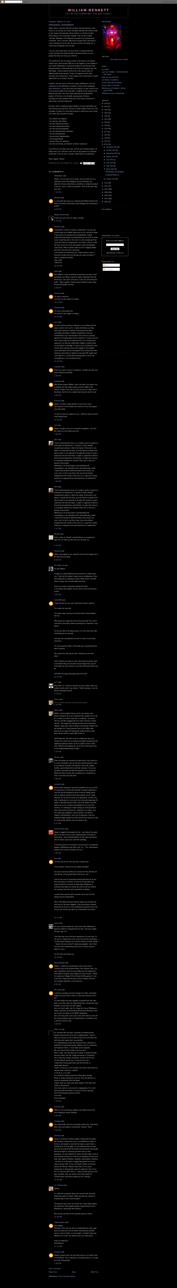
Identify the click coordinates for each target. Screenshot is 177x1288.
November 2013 (112, 147)
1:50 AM (57, 1263)
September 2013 (112, 153)
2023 (106, 113)
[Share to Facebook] (91, 163)
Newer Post (53, 1272)
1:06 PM (57, 434)
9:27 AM (57, 823)
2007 (106, 198)
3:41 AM (57, 545)
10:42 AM (58, 317)
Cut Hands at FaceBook (110, 80)
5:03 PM (57, 594)
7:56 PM (57, 481)
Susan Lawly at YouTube (110, 85)
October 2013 (111, 150)
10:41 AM (58, 302)
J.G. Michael (58, 1185)
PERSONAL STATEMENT (115, 172)
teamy (56, 923)
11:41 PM (58, 918)
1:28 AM (57, 853)
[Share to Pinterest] (93, 163)
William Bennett (88, 10)
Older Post (94, 1272)
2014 (106, 141)
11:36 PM (58, 677)
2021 (106, 119)
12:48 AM (58, 420)
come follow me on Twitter (119, 59)
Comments (109, 269)
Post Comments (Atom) (67, 1276)
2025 (106, 106)
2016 (106, 135)
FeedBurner (120, 253)
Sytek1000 (58, 600)
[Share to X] (89, 163)
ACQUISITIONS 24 (112, 175)
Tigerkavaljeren (59, 1222)
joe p (56, 322)
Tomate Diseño (59, 829)
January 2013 (111, 179)
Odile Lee (57, 1029)
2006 (106, 202)
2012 (106, 183)
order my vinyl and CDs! (110, 77)
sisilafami (57, 367)
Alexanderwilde (59, 963)
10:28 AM (58, 957)
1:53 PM (57, 705)
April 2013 (110, 166)
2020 (106, 122)
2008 (106, 195)
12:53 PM (58, 361)
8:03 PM (57, 209)
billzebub (57, 198)
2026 (106, 103)
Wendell (57, 534)
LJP (55, 425)
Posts (107, 265)
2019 (106, 125)
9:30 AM (57, 1116)
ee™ (55, 682)
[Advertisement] (111, 313)
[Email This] (84, 163)
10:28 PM (58, 266)
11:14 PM (58, 1246)
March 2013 (110, 169)
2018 (106, 128)
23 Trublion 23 (59, 565)
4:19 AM (57, 694)
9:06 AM (57, 288)
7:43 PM (57, 192)
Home (74, 1272)
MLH (55, 440)
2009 (106, 192)
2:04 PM (57, 752)
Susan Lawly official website (111, 83)
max (55, 858)
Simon (56, 699)
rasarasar (57, 784)
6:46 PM (57, 395)
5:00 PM (57, 376)
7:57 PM (57, 528)
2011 (106, 186)
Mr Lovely (57, 990)
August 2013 (110, 156)
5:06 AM (57, 779)
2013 (106, 144)
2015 (106, 138)
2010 (106, 189)
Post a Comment (55, 1269)
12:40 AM (58, 1180)
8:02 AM (57, 984)
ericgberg (57, 381)
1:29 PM (57, 1101)
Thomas (57, 757)
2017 (106, 132)
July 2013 (109, 160)
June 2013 (110, 163)
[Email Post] (81, 163)
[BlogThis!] (86, 163)
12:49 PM (58, 1217)
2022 (106, 116)
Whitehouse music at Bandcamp (113, 93)
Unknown (57, 227)
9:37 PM (57, 221)
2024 (106, 110)
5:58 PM (57, 1024)
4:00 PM (57, 1130)
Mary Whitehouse (55, 88)
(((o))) (56, 271)
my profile (105, 69)
